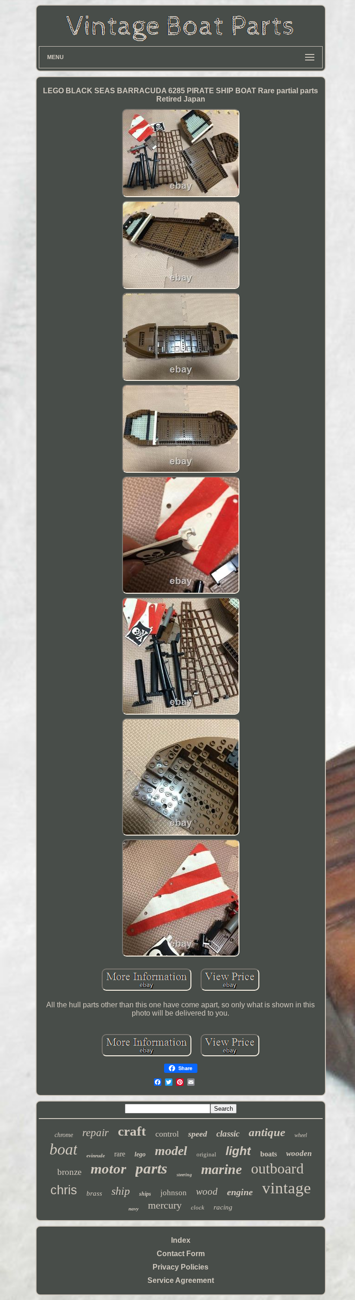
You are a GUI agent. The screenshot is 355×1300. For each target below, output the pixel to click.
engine (240, 1192)
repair (95, 1132)
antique (267, 1132)
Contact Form (181, 1254)
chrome (64, 1134)
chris (63, 1190)
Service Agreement (180, 1280)
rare (119, 1154)
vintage (286, 1188)
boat (63, 1149)
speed (197, 1133)
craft (132, 1131)
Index (180, 1240)
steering (184, 1174)
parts (151, 1168)
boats (268, 1154)
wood (207, 1191)
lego (140, 1154)
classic (227, 1133)
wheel (300, 1135)
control (167, 1133)
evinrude (95, 1155)
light (238, 1151)
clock (197, 1207)
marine (221, 1169)
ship (120, 1191)
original (206, 1154)
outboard (277, 1168)
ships (145, 1194)
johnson (173, 1192)
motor (108, 1169)
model (171, 1151)
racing (223, 1207)
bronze (69, 1172)
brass (94, 1193)
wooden (299, 1153)
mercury (165, 1205)
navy (134, 1208)
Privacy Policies (180, 1267)
